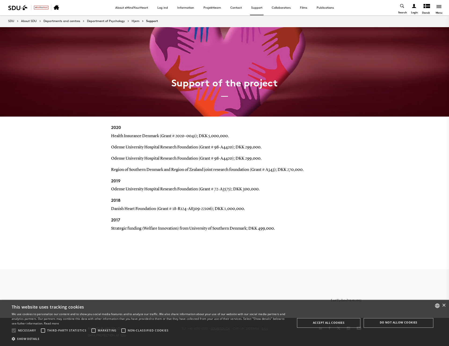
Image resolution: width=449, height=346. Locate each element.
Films (303, 7)
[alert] (224, 323)
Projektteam (212, 7)
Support (256, 7)
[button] (13, 330)
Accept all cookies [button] (328, 323)
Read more (51, 323)
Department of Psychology (106, 21)
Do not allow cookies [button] (398, 322)
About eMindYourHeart (131, 7)
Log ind (162, 7)
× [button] (443, 305)
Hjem (135, 21)
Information (185, 7)
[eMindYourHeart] (41, 7)
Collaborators (281, 7)
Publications (325, 7)
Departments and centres (61, 21)
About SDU (29, 21)
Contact (236, 7)
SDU (11, 20)
